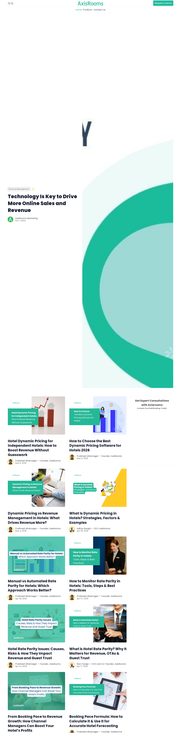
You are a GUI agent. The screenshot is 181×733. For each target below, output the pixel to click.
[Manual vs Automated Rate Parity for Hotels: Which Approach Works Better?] (36, 556)
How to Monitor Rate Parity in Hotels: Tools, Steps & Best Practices (94, 586)
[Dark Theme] (12, 3)
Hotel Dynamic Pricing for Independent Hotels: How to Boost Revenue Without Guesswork (32, 448)
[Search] (9, 3)
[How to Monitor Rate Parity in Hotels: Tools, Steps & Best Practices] (98, 556)
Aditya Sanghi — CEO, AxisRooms (93, 528)
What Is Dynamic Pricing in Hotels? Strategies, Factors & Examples (94, 518)
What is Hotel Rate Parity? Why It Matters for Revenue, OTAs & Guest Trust (98, 654)
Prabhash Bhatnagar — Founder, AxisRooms (38, 460)
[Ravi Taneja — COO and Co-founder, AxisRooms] (72, 665)
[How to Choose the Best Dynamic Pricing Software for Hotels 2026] (98, 415)
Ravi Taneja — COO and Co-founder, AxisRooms (101, 663)
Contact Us (99, 9)
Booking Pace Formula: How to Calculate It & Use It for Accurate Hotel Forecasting (96, 721)
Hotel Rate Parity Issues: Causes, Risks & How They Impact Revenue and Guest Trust (36, 654)
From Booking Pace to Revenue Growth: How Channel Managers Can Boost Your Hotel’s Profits (35, 723)
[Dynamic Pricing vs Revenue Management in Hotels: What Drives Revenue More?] (36, 488)
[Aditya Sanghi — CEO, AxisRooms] (72, 529)
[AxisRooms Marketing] (10, 219)
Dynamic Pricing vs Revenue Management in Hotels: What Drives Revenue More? (34, 518)
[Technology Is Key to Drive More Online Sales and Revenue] (127, 204)
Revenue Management (19, 189)
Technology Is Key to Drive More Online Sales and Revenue (42, 203)
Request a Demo (163, 3)
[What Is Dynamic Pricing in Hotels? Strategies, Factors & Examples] (98, 488)
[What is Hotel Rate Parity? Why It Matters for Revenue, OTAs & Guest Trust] (98, 623)
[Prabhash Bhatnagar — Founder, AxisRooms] (10, 461)
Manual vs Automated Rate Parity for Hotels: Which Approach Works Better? (32, 586)
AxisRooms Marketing (26, 218)
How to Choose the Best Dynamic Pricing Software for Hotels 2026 (95, 446)
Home (79, 9)
